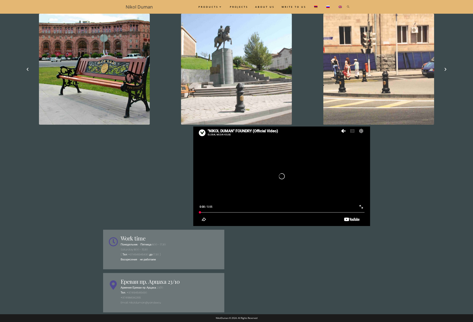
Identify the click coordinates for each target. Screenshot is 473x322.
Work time (133, 238)
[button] (27, 69)
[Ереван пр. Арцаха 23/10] (113, 285)
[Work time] (113, 241)
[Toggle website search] (348, 7)
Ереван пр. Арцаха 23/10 (150, 281)
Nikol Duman (139, 7)
